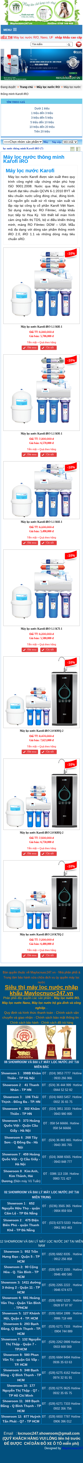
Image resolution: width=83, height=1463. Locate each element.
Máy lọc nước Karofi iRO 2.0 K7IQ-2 (41, 934)
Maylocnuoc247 (72, 1448)
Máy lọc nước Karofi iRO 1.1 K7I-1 (41, 628)
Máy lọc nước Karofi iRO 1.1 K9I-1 (41, 433)
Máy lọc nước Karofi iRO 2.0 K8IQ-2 (41, 832)
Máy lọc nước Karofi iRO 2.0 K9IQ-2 (41, 730)
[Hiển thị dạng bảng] (72, 148)
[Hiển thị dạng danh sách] (78, 148)
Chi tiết (50, 347)
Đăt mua (31, 347)
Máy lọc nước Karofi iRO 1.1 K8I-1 (41, 326)
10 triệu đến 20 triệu (42, 127)
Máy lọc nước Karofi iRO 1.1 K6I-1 (41, 521)
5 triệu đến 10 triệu (42, 122)
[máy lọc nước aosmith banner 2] (41, 65)
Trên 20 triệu (42, 131)
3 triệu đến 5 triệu (42, 117)
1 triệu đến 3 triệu (42, 113)
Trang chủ (26, 87)
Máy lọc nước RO (48, 87)
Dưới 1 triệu (42, 108)
